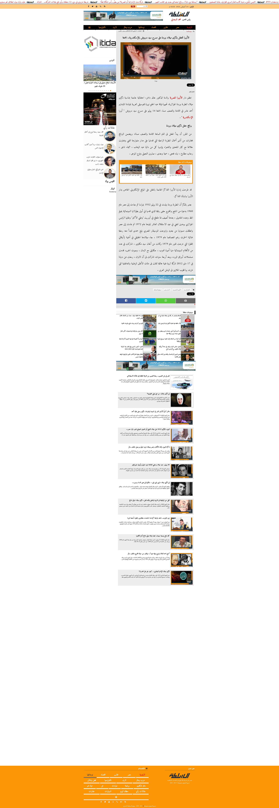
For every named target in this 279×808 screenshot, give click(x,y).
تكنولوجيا (102, 27)
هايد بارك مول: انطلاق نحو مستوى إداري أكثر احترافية (31, 2)
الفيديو (112, 60)
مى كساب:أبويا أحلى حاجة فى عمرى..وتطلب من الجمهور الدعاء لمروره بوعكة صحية (169, 332)
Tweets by (112, 192)
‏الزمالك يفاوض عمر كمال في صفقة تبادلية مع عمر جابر (180, 176)
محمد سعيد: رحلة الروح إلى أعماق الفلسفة (93, 133)
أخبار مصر (167, 290)
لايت (115, 27)
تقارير (166, 27)
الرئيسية (189, 27)
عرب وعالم (128, 27)
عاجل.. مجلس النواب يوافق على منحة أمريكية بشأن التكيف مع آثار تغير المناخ (170, 347)
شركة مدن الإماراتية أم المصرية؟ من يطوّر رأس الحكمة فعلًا (147, 2)
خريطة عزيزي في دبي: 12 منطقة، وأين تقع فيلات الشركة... (92, 2)
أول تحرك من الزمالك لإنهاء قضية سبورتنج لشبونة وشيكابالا (169, 340)
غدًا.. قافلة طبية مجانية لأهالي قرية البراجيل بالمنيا (132, 176)
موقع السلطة (157, 290)
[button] (110, 90)
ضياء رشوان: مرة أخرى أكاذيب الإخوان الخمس (94, 146)
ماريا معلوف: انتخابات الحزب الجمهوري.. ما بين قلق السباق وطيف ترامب (94, 161)
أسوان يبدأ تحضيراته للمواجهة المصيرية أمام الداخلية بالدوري (131, 340)
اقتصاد (153, 27)
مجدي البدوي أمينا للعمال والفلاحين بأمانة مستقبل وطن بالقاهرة (169, 355)
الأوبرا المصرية (176, 97)
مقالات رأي (109, 128)
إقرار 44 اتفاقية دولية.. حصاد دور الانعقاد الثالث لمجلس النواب (156, 176)
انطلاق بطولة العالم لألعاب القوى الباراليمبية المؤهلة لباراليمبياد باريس (131, 355)
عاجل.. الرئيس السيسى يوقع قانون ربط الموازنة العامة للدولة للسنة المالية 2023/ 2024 (132, 347)
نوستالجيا (141, 27)
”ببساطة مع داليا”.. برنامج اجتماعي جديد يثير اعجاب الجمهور (202, 2)
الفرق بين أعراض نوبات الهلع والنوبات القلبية (132, 323)
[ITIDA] (99, 43)
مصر (177, 27)
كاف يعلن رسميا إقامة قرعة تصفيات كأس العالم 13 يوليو (132, 332)
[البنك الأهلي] (156, 281)
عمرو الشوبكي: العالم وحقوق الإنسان (95, 171)
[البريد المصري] (99, 108)
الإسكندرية (188, 117)
